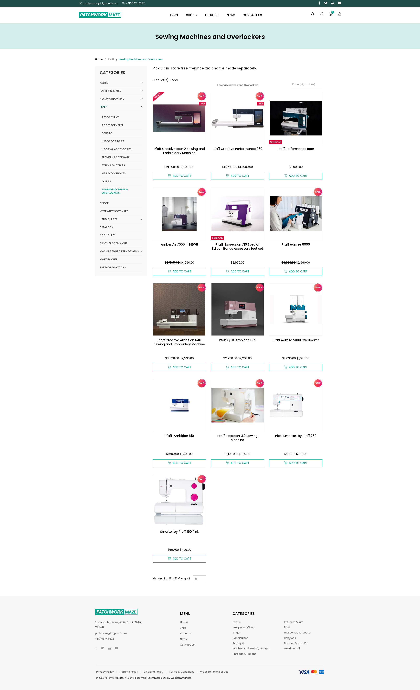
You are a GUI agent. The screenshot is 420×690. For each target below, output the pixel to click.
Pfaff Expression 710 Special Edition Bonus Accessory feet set (237, 246)
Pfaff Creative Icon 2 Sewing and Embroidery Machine (179, 151)
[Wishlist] (321, 14)
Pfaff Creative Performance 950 (237, 149)
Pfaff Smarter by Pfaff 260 (295, 436)
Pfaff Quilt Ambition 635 (237, 340)
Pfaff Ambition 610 (179, 436)
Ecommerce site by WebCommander (169, 678)
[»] (101, 59)
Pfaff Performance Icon (295, 149)
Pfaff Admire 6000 (296, 244)
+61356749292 (135, 3)
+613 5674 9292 (104, 638)
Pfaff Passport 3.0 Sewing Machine (237, 438)
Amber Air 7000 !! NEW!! (179, 244)
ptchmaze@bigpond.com (101, 3)
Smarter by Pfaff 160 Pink (179, 532)
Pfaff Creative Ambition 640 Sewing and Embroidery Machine (179, 342)
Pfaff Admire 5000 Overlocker (296, 340)
